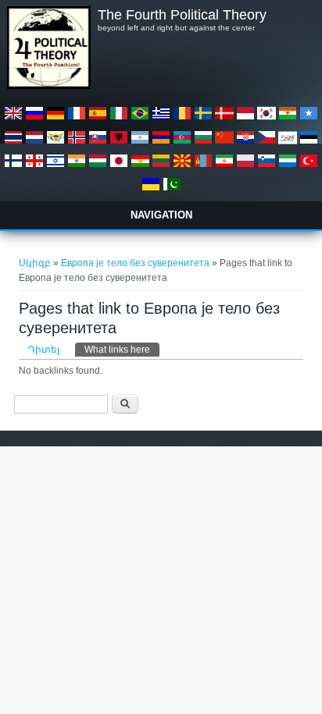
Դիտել (43, 349)
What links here (121, 349)
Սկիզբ (35, 263)
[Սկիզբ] (48, 85)
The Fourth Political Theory (182, 15)
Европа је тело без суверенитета (135, 263)
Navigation (161, 215)
